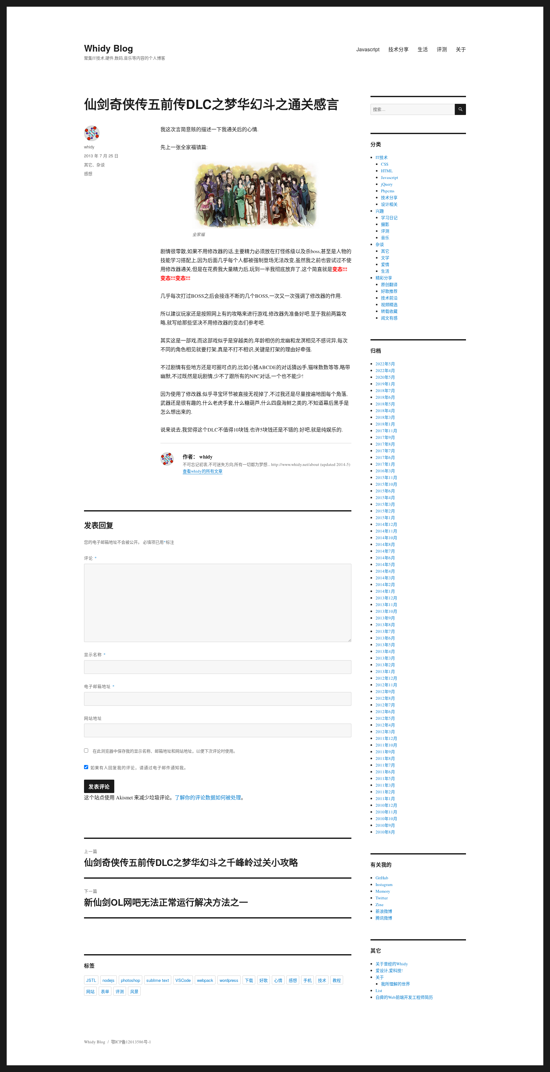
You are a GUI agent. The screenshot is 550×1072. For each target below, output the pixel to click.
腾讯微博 (384, 918)
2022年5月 (385, 364)
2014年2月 (385, 584)
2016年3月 (385, 471)
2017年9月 (385, 437)
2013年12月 (386, 598)
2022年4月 (385, 370)
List (379, 990)
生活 (423, 49)
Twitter (382, 898)
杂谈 (100, 164)
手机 (307, 980)
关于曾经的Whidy (392, 964)
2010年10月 (386, 818)
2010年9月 (385, 825)
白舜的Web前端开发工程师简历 (404, 997)
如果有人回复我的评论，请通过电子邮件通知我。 (139, 767)
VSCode (183, 980)
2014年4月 (385, 571)
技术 (322, 980)
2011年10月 (386, 745)
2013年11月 (386, 604)
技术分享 (398, 49)
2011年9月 (385, 751)
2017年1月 (385, 464)
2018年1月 (385, 424)
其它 (88, 164)
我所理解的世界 (395, 984)
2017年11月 (386, 430)
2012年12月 (386, 678)
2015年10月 (386, 484)
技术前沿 (389, 298)
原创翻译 (389, 284)
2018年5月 (385, 404)
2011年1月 (385, 798)
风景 (134, 991)
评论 (90, 558)
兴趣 (380, 211)
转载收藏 (389, 311)
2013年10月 (386, 611)
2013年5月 (385, 644)
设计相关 (389, 204)
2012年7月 (385, 705)
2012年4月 (385, 725)
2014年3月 (385, 578)
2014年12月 (386, 524)
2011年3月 (385, 785)
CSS (384, 164)
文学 (385, 258)
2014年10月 (386, 537)
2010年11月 (386, 812)
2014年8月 (385, 544)
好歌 (263, 980)
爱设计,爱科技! (389, 970)
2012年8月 (385, 698)
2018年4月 (385, 410)
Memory (383, 891)
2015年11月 (386, 477)
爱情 (385, 264)
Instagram (384, 884)
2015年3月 (385, 504)
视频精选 (389, 304)
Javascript (367, 49)
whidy (89, 147)
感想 (88, 173)
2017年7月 (385, 451)
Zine (380, 904)
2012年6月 (385, 711)
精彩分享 (384, 278)
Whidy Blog (108, 47)
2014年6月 (385, 558)
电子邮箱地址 (99, 686)
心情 (278, 980)
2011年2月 (385, 792)
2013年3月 (385, 658)
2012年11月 (386, 685)
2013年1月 (385, 671)
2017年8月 (385, 444)
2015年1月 (385, 517)
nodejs (108, 980)
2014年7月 (385, 551)
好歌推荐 (389, 291)
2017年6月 (385, 457)
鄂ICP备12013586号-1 (131, 1042)
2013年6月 (385, 638)
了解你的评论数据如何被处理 (208, 797)
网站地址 (93, 718)
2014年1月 (385, 591)
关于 (461, 49)
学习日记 (389, 217)
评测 (442, 49)
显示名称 (95, 654)
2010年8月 (385, 832)
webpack (205, 980)
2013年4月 (385, 651)
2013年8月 (385, 624)
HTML (387, 171)
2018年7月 (385, 390)
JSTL (91, 980)
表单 (105, 991)
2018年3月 (385, 417)
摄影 (385, 224)
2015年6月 (385, 491)
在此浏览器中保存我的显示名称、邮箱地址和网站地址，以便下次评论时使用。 (165, 751)
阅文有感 (389, 318)
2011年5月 (385, 778)
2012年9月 (385, 691)
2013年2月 (385, 665)
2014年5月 (385, 564)
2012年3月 (385, 731)
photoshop (130, 980)
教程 (337, 980)
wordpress (229, 980)
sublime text (157, 980)
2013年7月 (385, 631)
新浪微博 (384, 911)
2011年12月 (386, 738)
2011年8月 (385, 758)
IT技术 (382, 157)
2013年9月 (385, 618)
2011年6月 (385, 772)
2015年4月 (385, 497)
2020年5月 (385, 377)
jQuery (387, 184)
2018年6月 (385, 397)
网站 (90, 991)
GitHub (382, 878)
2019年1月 (385, 384)
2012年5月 (385, 718)
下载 (249, 980)
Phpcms (387, 191)
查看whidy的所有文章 (202, 471)
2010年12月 (386, 805)
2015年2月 (385, 511)
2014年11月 (386, 531)
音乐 (385, 237)
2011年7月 (385, 765)
